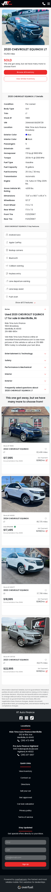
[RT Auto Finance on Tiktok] (31, 717)
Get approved (25, 797)
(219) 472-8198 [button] (27, 740)
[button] (44, 3)
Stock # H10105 (9, 515)
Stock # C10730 (9, 657)
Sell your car (25, 791)
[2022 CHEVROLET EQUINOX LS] (25, 566)
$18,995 (8, 599)
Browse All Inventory (25, 72)
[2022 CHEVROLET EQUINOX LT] (25, 424)
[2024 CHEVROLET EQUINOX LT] (25, 494)
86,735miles (42, 521)
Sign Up (25, 864)
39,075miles (42, 663)
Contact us (26, 778)
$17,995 (8, 458)
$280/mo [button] (42, 600)
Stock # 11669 (8, 446)
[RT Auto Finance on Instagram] (25, 717)
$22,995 (8, 668)
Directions (25, 784)
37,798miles (42, 593)
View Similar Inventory (25, 79)
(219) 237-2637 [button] (27, 755)
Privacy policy (25, 810)
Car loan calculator (25, 804)
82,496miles (42, 452)
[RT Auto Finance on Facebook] (20, 717)
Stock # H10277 (9, 587)
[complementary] (44, 885)
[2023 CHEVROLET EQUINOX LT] (25, 635)
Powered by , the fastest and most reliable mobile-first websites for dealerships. (25, 880)
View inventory (25, 771)
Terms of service (25, 817)
